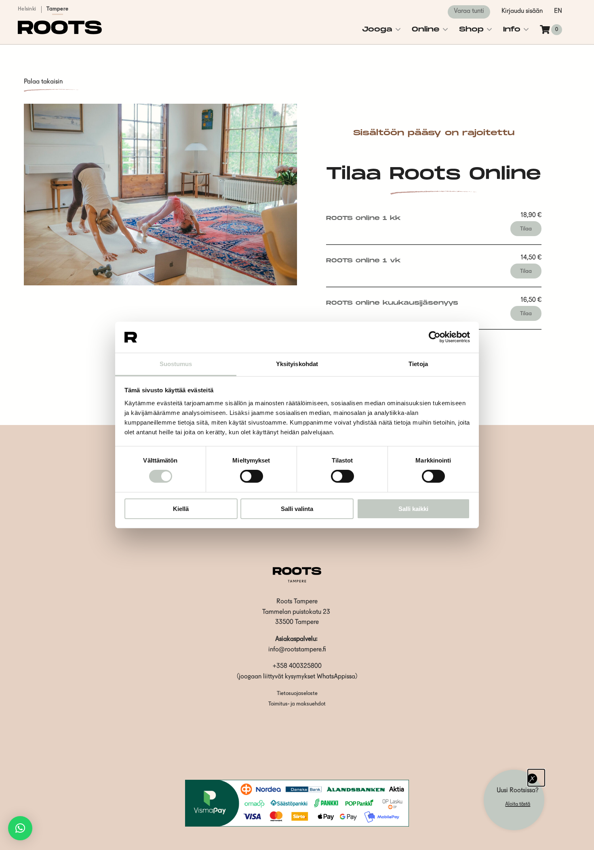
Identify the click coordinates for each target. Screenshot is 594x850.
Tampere (57, 9)
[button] (20, 828)
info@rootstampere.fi (297, 650)
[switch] (251, 476)
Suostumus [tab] (176, 363)
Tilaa (526, 229)
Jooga (377, 29)
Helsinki (27, 9)
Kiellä (181, 508)
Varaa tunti (469, 11)
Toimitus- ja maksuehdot (297, 704)
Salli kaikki (413, 508)
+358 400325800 (297, 666)
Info (511, 29)
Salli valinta (297, 508)
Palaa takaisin (43, 82)
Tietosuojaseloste (297, 693)
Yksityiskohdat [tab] (297, 363)
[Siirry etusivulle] (60, 32)
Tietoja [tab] (418, 363)
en (558, 11)
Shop (471, 29)
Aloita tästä (517, 804)
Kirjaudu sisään (522, 11)
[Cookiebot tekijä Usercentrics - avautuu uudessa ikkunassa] (434, 337)
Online (426, 29)
